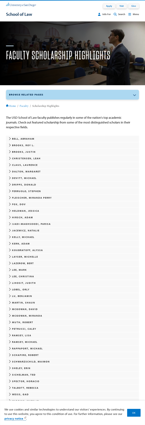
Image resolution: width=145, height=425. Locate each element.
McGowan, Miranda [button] (27, 315)
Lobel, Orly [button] (21, 289)
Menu (136, 14)
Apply (109, 5)
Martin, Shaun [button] (23, 302)
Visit (122, 5)
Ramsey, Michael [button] (24, 342)
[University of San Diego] (21, 4)
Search (121, 14)
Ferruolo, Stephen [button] (26, 191)
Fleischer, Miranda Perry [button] (32, 197)
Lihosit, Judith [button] (24, 283)
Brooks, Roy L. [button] (23, 145)
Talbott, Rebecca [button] (25, 387)
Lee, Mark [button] (19, 269)
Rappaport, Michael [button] (27, 348)
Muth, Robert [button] (22, 322)
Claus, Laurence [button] (25, 165)
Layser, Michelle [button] (25, 256)
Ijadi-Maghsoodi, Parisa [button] (31, 224)
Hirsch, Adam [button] (22, 217)
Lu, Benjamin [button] (22, 296)
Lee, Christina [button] (23, 276)
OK (133, 412)
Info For (106, 14)
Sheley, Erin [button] (21, 368)
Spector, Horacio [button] (25, 381)
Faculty (24, 106)
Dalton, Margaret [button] (26, 171)
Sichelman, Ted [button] (24, 374)
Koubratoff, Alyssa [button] (27, 250)
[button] (72, 95)
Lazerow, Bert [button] (23, 263)
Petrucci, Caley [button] (24, 328)
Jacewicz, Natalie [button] (25, 230)
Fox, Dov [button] (19, 204)
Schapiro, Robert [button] (25, 355)
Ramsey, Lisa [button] (21, 335)
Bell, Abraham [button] (23, 138)
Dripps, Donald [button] (24, 184)
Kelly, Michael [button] (23, 237)
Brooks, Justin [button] (24, 151)
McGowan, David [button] (25, 309)
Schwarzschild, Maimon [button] (31, 361)
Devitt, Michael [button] (24, 178)
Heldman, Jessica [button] (25, 210)
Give (133, 5)
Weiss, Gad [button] (20, 394)
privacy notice (13, 418)
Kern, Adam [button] (21, 243)
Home (12, 106)
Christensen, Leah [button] (26, 158)
